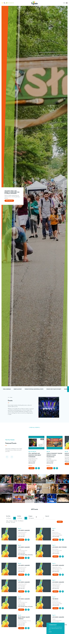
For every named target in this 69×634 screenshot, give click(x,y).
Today (7, 520)
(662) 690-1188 (21, 536)
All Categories (32, 518)
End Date (19, 516)
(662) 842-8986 (55, 536)
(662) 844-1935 (50, 463)
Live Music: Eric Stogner (59, 547)
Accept (50, 631)
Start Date (8, 516)
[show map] (38, 468)
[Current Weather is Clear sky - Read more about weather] (2, 3)
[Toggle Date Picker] (14, 518)
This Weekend (20, 520)
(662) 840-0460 (21, 553)
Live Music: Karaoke (24, 530)
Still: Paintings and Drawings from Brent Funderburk (34, 455)
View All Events (34, 427)
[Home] (34, 3)
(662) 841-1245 (21, 625)
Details (31, 468)
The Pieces (55, 599)
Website (30, 465)
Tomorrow (11, 520)
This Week (15, 520)
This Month (13, 522)
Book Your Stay (9, 200)
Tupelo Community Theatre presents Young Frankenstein (54, 455)
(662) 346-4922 (55, 553)
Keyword (47, 516)
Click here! (60, 629)
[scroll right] (68, 389)
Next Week (8, 522)
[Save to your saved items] (36, 468)
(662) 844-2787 (31, 463)
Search (59, 521)
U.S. (53, 530)
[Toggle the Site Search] (4, 3)
